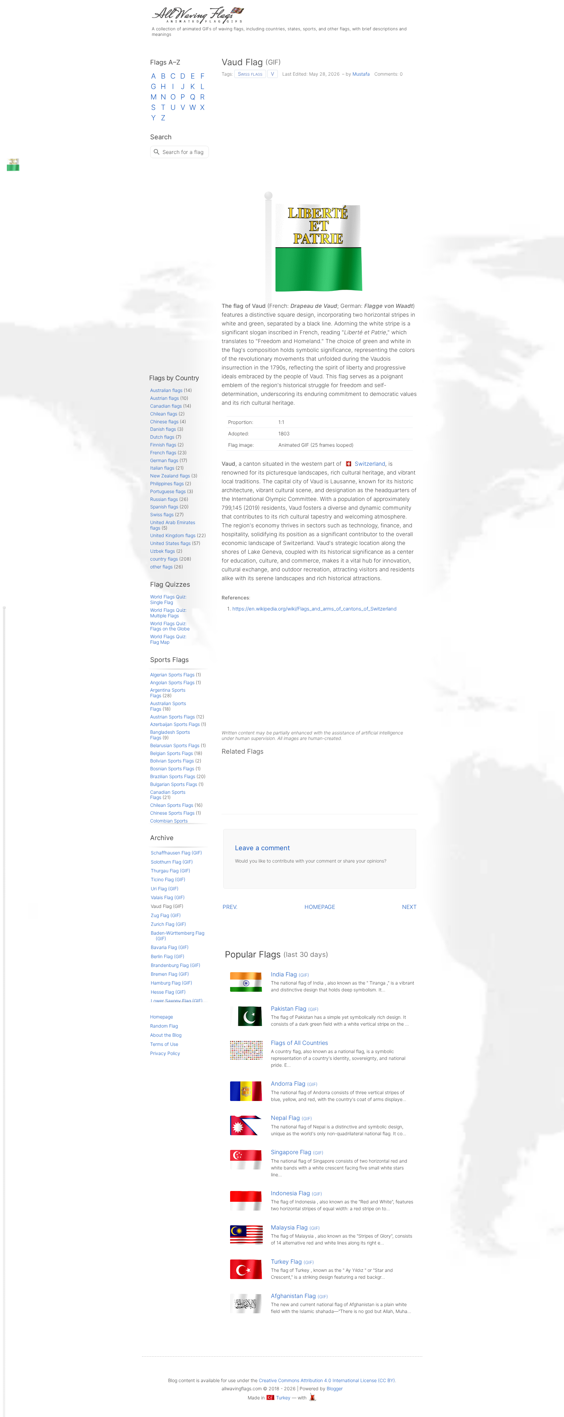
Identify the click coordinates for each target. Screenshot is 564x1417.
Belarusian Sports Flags (174, 745)
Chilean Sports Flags (171, 805)
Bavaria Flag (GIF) (170, 947)
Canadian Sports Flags (167, 794)
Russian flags (164, 499)
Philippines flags (167, 483)
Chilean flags (163, 413)
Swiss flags (250, 74)
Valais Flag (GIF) (168, 897)
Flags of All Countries (299, 1042)
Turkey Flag (292, 1261)
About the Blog (165, 1035)
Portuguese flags (168, 491)
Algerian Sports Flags (172, 674)
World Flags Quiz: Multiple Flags (168, 612)
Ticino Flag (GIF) (168, 879)
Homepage (161, 1016)
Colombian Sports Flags (169, 823)
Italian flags (162, 468)
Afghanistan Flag (299, 1295)
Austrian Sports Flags (172, 716)
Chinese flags (164, 421)
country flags (164, 559)
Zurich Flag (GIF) (168, 924)
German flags (164, 460)
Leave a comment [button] (262, 848)
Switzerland (370, 463)
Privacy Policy (165, 1053)
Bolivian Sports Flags (172, 760)
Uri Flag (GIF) (165, 888)
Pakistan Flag (295, 1008)
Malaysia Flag (295, 1227)
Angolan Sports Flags (172, 682)
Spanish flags (164, 506)
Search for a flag (183, 152)
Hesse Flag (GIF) (168, 992)
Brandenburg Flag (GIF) (175, 965)
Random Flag (164, 1026)
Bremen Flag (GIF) (170, 974)
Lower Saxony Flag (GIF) (177, 1000)
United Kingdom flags (173, 535)
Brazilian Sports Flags (172, 776)
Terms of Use (164, 1044)
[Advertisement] (320, 132)
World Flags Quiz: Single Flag (168, 599)
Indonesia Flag (296, 1193)
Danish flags (163, 429)
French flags (163, 452)
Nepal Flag (291, 1117)
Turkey (283, 1397)
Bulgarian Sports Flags (173, 784)
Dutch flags (162, 437)
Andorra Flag (294, 1083)
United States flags (170, 543)
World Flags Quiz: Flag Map (168, 639)
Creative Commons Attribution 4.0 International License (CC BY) (327, 1380)
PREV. (230, 907)
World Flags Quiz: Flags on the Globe (170, 626)
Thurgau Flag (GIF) (170, 870)
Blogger (335, 1388)
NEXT (409, 907)
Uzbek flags (162, 551)
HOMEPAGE (320, 907)
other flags (161, 566)
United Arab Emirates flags (172, 525)
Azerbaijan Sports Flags (175, 724)
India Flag (290, 974)
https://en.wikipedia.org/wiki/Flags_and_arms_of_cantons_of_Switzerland (314, 609)
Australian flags (166, 390)
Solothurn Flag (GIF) (172, 862)
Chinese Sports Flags (172, 813)
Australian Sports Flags (168, 706)
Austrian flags (164, 398)
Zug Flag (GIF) (166, 915)
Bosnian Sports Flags (172, 768)
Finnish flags (163, 444)
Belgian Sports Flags (171, 753)
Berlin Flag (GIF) (167, 956)
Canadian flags (166, 406)
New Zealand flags (170, 475)
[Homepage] (197, 22)
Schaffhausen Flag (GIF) (176, 852)
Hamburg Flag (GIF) (171, 983)
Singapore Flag (297, 1152)
